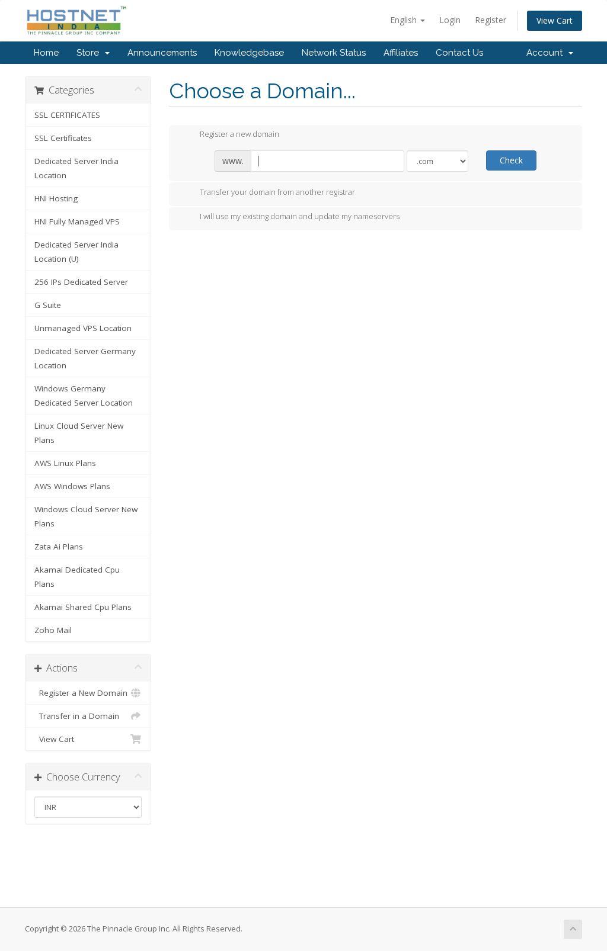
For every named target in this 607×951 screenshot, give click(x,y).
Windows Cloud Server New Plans (86, 516)
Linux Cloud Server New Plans (78, 432)
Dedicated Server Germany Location (85, 358)
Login (450, 19)
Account (546, 52)
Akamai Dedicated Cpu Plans (77, 576)
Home (46, 52)
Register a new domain (239, 134)
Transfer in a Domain (76, 716)
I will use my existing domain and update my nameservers (300, 216)
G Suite (47, 305)
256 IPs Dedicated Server (81, 282)
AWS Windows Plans (72, 486)
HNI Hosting (56, 198)
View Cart (554, 20)
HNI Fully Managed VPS (77, 221)
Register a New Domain (80, 692)
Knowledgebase (249, 52)
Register (490, 19)
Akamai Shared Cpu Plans (83, 607)
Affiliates (401, 52)
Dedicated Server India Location (76, 168)
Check (511, 160)
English (404, 19)
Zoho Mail (53, 630)
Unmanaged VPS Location (83, 328)
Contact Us (459, 52)
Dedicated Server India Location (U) (76, 251)
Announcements (162, 52)
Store (90, 52)
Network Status (334, 52)
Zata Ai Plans (58, 546)
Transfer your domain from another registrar (277, 192)
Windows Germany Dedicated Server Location (83, 395)
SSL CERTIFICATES (67, 115)
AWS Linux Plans (65, 463)
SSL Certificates (63, 138)
